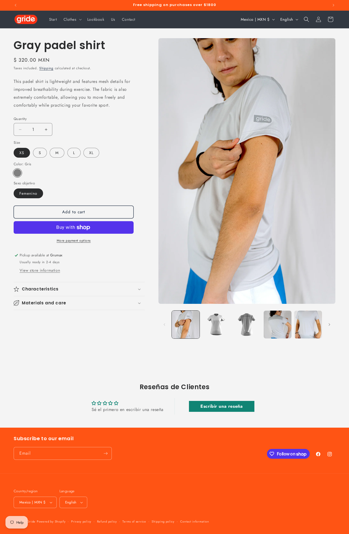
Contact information (194, 521)
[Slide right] (329, 325)
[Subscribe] (106, 453)
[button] (72, 19)
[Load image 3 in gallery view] (247, 324)
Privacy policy (81, 521)
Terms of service (134, 521)
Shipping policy (163, 521)
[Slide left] (164, 325)
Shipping (46, 68)
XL (91, 152)
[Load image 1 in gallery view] (186, 324)
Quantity (20, 118)
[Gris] (17, 173)
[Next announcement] (333, 5)
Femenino (28, 193)
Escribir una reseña (221, 406)
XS (21, 152)
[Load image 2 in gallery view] (216, 324)
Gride (31, 521)
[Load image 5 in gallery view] (308, 324)
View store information (40, 270)
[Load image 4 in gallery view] (277, 324)
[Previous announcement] (16, 5)
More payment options (74, 240)
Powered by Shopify (51, 521)
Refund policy (107, 521)
